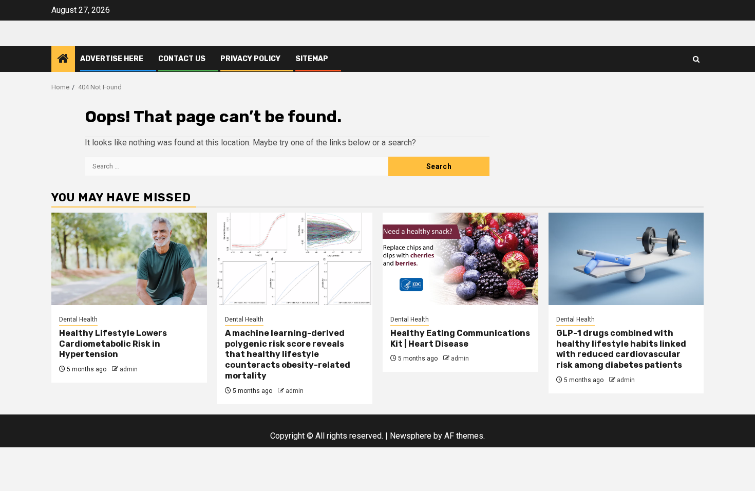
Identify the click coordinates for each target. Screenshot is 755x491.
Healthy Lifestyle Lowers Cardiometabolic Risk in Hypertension (113, 344)
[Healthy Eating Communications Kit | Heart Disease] (460, 259)
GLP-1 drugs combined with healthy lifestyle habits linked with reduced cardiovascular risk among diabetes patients (621, 349)
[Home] (63, 59)
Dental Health (78, 319)
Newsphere (410, 436)
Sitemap (311, 58)
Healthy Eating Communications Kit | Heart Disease (460, 338)
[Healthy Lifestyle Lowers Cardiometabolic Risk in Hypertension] (129, 259)
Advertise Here (111, 58)
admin (129, 369)
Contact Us (181, 58)
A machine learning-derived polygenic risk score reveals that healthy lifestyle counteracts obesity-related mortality (287, 354)
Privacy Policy (250, 58)
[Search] (696, 59)
